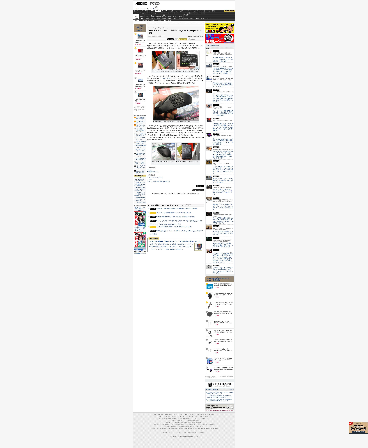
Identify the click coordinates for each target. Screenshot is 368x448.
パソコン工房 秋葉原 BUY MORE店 (159, 181)
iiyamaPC (153, 15)
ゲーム (206, 11)
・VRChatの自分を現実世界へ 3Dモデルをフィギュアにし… (139, 189)
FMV (142, 15)
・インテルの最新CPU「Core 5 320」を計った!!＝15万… (139, 179)
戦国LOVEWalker (214, 428)
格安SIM (143, 13)
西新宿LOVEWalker (179, 428)
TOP (155, 414)
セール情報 (212, 11)
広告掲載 (202, 432)
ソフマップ (158, 20)
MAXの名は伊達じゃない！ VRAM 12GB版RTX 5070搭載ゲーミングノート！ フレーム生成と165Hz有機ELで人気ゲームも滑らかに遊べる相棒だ (223, 127)
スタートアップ (199, 11)
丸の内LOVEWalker (205, 428)
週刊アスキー (163, 13)
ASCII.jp (141, 3)
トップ (135, 11)
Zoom (197, 18)
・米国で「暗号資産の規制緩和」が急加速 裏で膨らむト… (139, 184)
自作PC (182, 11)
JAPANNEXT (153, 20)
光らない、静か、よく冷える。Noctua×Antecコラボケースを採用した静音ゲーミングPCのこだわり (222, 192)
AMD (147, 16)
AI (139, 11)
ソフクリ (208, 18)
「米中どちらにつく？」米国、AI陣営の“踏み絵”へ (166, 249)
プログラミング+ (178, 13)
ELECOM (142, 16)
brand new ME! (191, 420)
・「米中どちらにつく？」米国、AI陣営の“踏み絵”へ (139, 194)
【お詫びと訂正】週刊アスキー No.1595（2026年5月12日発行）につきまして (220, 393)
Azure (158, 18)
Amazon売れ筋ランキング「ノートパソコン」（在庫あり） (140, 28)
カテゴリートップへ (198, 190)
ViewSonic (175, 16)
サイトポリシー (167, 432)
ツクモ (150, 179)
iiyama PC (179, 416)
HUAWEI (169, 16)
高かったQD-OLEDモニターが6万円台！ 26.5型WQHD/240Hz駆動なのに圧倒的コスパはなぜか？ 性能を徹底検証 (223, 141)
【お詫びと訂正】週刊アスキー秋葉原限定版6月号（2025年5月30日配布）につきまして (219, 400)
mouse (147, 15)
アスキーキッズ (137, 13)
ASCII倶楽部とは (141, 202)
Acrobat (147, 18)
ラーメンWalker (153, 428)
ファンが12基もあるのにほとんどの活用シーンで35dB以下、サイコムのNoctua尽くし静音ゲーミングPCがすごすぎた (223, 220)
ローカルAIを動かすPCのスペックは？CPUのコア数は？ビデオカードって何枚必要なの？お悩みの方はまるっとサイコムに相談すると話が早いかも (223, 98)
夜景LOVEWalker (188, 428)
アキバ (189, 11)
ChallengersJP (200, 13)
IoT (142, 11)
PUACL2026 (193, 13)
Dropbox (169, 18)
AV (185, 11)
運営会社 (187, 432)
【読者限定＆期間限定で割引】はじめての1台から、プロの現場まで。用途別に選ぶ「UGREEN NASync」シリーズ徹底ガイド (223, 70)
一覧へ (231, 389)
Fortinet (186, 18)
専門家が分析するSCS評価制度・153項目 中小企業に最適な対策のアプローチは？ (223, 84)
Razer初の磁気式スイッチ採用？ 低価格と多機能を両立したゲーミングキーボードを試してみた (223, 245)
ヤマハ (191, 18)
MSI (169, 15)
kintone (153, 18)
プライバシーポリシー (178, 432)
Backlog (181, 18)
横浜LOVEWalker (170, 428)
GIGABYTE (158, 16)
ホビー (176, 11)
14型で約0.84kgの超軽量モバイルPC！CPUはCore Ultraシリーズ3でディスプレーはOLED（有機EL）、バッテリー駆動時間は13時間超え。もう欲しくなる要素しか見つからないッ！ (223, 258)
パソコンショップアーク (155, 177)
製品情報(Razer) (153, 172)
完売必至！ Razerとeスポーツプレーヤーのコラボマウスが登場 (176, 208)
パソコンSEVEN (164, 15)
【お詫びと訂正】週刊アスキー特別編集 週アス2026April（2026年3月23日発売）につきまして (219, 396)
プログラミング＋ (189, 424)
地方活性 (188, 13)
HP (180, 15)
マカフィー (141, 20)
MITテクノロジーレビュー (198, 426)
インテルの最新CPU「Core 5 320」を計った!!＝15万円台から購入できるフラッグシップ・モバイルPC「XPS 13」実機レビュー (191, 241)
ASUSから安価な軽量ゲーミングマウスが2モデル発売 (174, 226)
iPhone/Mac (165, 11)
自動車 (171, 11)
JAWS (141, 18)
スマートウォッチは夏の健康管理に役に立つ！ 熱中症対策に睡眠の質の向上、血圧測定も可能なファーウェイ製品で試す (223, 112)
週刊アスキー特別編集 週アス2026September (140, 209)
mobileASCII (189, 426)
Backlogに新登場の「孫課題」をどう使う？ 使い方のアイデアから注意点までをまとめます (223, 59)
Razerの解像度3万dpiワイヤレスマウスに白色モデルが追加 (175, 217)
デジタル (154, 3)
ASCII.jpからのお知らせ (212, 389)
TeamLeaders (171, 13)
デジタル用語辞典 (182, 426)
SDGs (184, 13)
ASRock (164, 16)
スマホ (193, 11)
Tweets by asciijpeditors (212, 45)
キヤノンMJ (147, 20)
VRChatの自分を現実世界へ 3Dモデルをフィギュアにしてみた (170, 246)
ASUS (175, 15)
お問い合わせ (194, 432)
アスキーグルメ (156, 13)
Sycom (158, 15)
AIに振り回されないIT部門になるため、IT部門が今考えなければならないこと (223, 233)
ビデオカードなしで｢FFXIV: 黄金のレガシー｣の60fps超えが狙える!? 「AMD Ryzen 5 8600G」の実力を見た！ (223, 270)
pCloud (169, 20)
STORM (206, 416)
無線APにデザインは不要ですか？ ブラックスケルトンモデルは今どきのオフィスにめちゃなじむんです (224, 207)
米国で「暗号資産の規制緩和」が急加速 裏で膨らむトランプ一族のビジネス (175, 244)
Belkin (180, 16)
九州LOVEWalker (196, 428)
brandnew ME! (164, 20)
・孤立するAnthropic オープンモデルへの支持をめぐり (139, 199)
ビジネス (147, 11)
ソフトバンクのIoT (203, 18)
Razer (150, 170)
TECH (152, 11)
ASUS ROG (153, 16)
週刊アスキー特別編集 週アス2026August (140, 229)
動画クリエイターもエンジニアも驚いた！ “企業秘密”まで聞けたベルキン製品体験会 (223, 180)
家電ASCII (149, 13)
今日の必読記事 (167, 426)
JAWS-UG (165, 418)
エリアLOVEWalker (161, 428)
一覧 (176, 39)
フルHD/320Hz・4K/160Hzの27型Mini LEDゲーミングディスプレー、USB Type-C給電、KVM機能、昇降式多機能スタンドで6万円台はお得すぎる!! (223, 154)
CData (175, 18)
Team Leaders (181, 424)
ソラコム (164, 18)
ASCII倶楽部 (229, 11)
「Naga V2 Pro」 (167, 78)
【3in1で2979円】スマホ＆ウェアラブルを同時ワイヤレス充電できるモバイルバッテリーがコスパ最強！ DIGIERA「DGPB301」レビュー (223, 170)
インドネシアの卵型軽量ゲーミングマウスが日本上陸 (174, 213)
